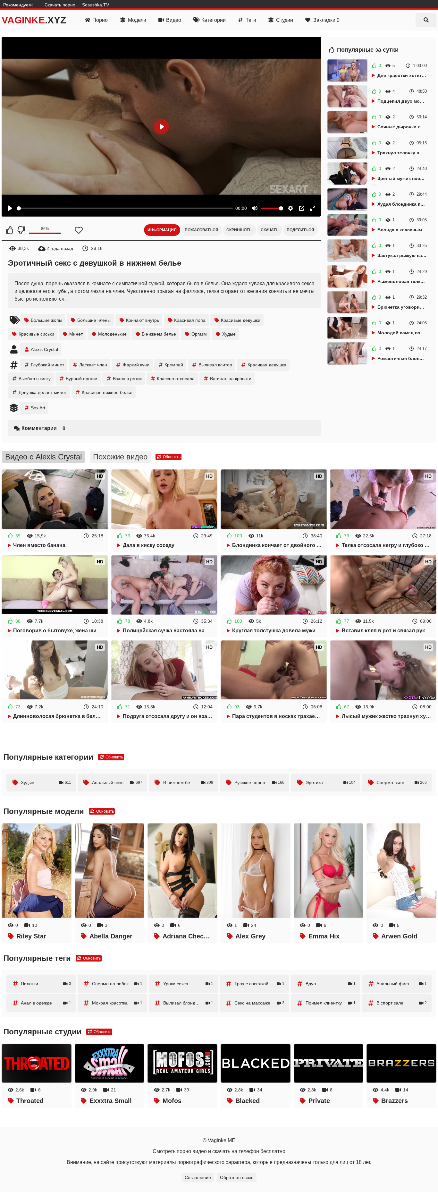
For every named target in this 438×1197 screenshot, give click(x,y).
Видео (173, 20)
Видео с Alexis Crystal (43, 456)
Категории (213, 20)
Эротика (331, 782)
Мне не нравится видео (21, 230)
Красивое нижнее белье (107, 392)
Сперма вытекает (401, 782)
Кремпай (173, 364)
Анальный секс (117, 782)
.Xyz (34, 20)
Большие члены (94, 320)
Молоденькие (112, 334)
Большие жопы (46, 320)
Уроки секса (188, 983)
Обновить (171, 457)
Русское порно (259, 782)
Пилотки (46, 983)
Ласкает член (93, 364)
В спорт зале (401, 1002)
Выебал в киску (35, 378)
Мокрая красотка (117, 1002)
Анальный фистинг (401, 983)
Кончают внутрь (142, 320)
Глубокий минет (47, 364)
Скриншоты (239, 230)
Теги (251, 20)
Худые (229, 334)
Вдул (331, 983)
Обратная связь (236, 1177)
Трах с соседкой (259, 983)
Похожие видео (120, 456)
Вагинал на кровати (230, 378)
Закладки (326, 20)
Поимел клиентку (331, 1002)
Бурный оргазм (81, 378)
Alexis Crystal (44, 349)
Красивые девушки (240, 320)
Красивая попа (190, 320)
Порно (100, 20)
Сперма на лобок (117, 983)
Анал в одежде (46, 1002)
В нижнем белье (159, 334)
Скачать (270, 230)
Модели (137, 20)
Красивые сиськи (36, 334)
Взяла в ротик (127, 378)
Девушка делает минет (43, 392)
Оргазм (199, 334)
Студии (284, 20)
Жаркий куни (135, 364)
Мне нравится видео (9, 230)
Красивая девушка (267, 364)
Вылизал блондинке (188, 1002)
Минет (76, 334)
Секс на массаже (259, 1002)
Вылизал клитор (215, 364)
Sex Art (38, 407)
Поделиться (300, 230)
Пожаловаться (201, 230)
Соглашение (198, 1177)
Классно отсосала (176, 378)
